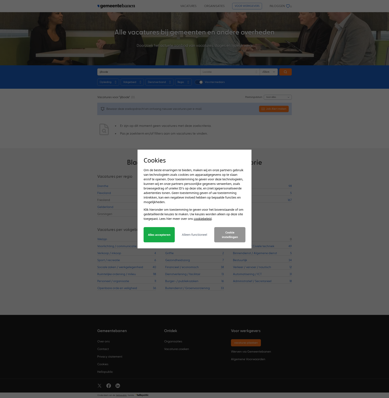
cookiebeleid (203, 219)
